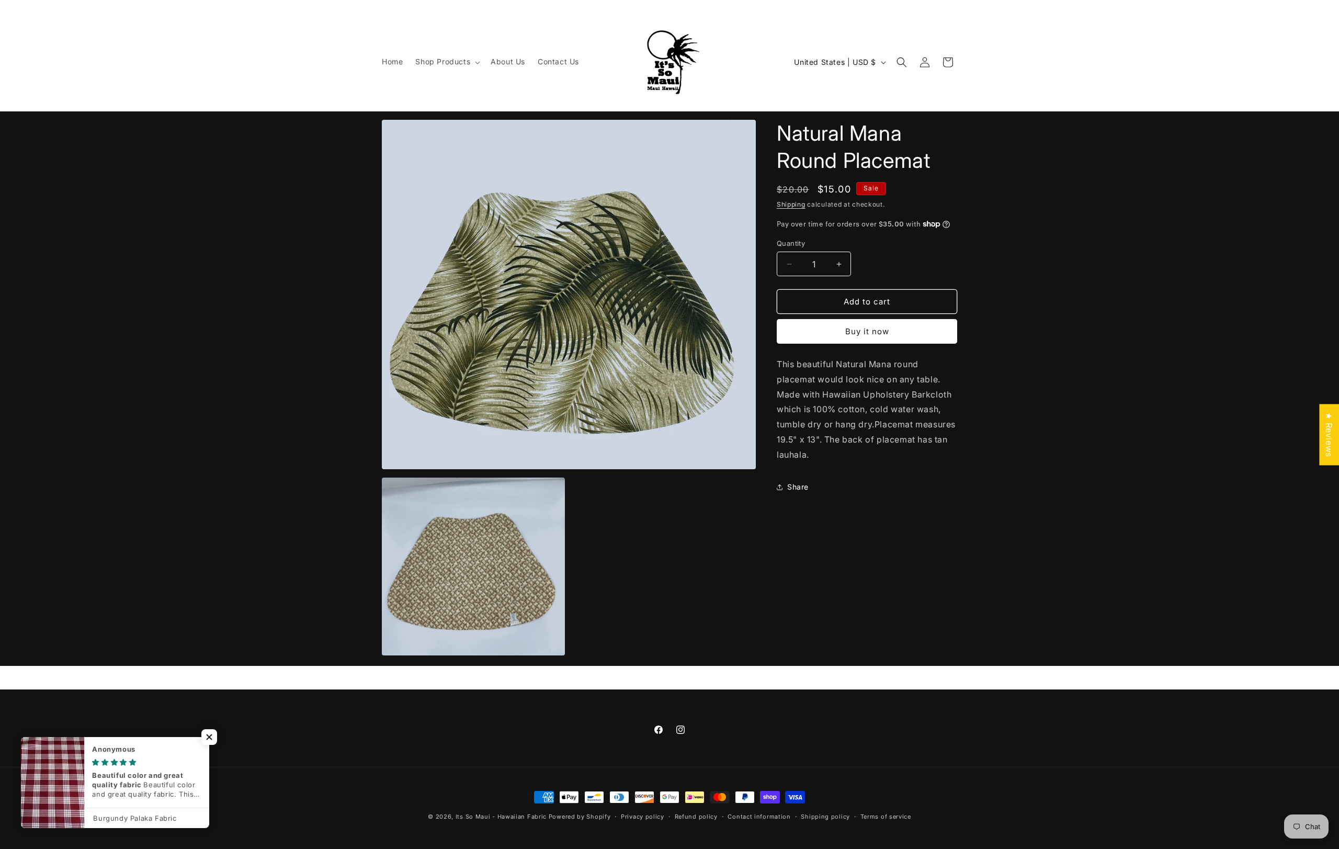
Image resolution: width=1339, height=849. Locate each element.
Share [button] (798, 486)
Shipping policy (825, 816)
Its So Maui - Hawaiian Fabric (501, 816)
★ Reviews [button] (1329, 434)
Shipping (791, 204)
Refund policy (696, 816)
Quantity (791, 243)
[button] (446, 62)
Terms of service (885, 816)
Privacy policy (642, 816)
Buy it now (867, 331)
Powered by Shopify (580, 816)
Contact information (759, 816)
